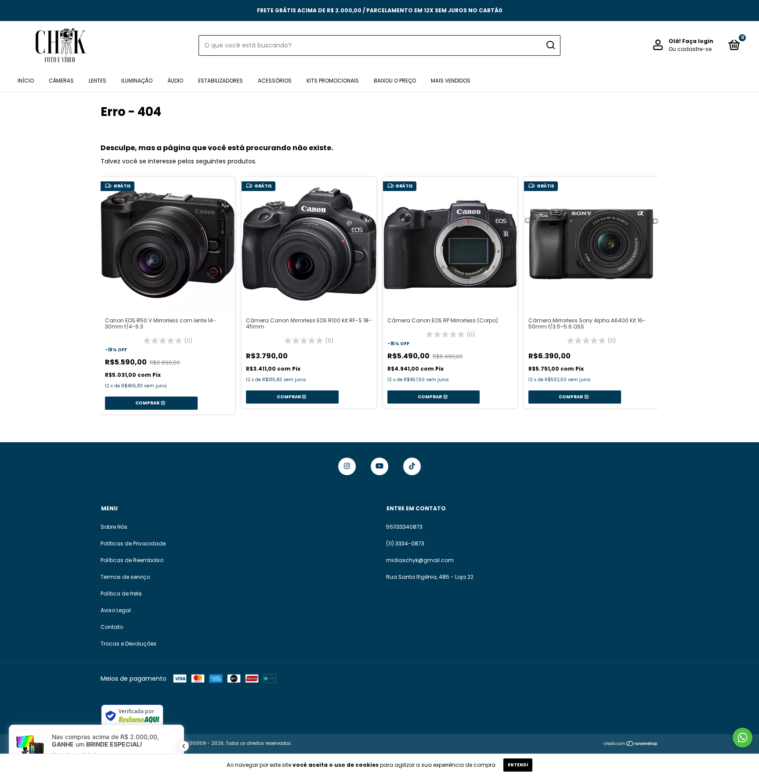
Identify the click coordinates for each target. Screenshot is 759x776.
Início (26, 80)
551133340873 (404, 527)
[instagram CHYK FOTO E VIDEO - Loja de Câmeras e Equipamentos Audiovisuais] (347, 466)
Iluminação (136, 80)
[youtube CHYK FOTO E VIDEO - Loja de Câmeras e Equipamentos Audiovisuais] (379, 466)
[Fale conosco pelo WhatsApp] (742, 737)
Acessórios (275, 80)
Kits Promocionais (333, 80)
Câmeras (61, 80)
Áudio (175, 80)
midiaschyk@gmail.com (420, 560)
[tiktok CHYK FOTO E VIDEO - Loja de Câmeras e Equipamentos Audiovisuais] (412, 466)
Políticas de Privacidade (133, 543)
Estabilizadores (220, 80)
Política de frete (121, 593)
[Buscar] (550, 45)
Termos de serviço (125, 577)
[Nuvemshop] (631, 744)
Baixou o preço (395, 80)
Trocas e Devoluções (128, 643)
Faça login (697, 41)
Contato (112, 627)
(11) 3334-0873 (405, 543)
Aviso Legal (116, 610)
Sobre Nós (114, 527)
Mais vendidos (450, 80)
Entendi (518, 765)
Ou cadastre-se (690, 49)
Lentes (97, 80)
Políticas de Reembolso (132, 560)
